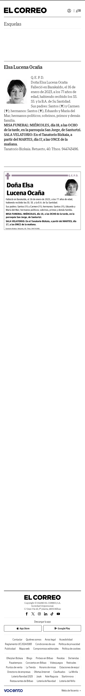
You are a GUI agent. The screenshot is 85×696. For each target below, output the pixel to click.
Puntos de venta (14, 667)
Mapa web (24, 648)
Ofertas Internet (42, 671)
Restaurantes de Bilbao (21, 681)
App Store (24, 628)
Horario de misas (47, 667)
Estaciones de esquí (69, 667)
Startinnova (68, 676)
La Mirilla (73, 671)
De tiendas (73, 658)
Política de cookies (71, 648)
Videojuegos (56, 662)
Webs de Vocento (70, 690)
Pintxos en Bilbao (44, 658)
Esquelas (12, 24)
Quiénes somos (33, 639)
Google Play (64, 628)
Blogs (29, 658)
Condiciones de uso (45, 644)
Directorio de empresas (18, 671)
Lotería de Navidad (46, 681)
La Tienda (31, 667)
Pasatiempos (15, 662)
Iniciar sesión (69, 10)
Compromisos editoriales (46, 648)
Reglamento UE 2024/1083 (18, 644)
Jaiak (39, 676)
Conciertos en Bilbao (36, 662)
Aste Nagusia (51, 676)
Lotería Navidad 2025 (22, 676)
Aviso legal (50, 639)
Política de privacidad (69, 644)
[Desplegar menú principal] (78, 10)
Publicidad (10, 648)
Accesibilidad (66, 639)
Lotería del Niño (67, 681)
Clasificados (59, 671)
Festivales (71, 662)
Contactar (17, 639)
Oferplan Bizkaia (14, 658)
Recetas (61, 658)
